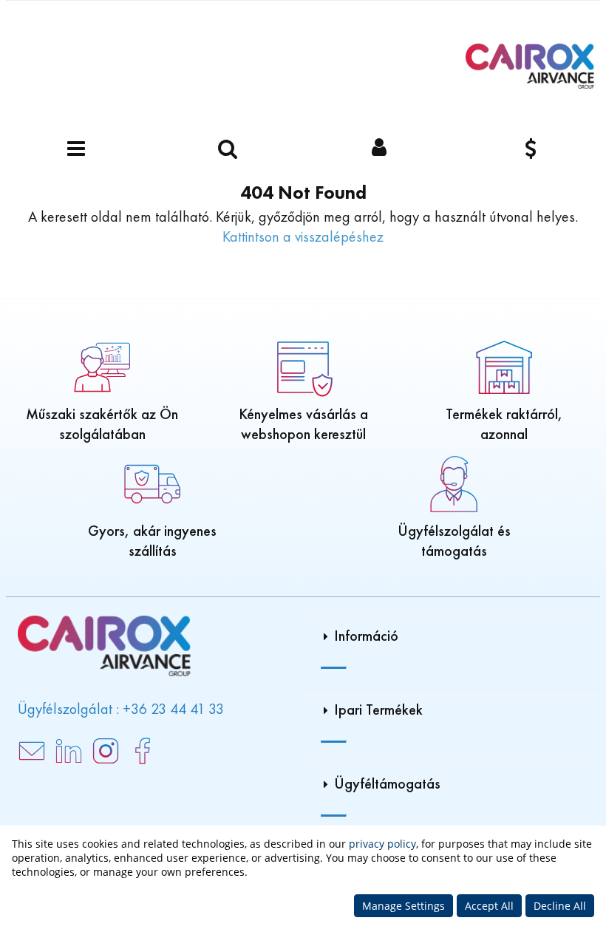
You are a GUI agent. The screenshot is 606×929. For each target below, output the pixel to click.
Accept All (489, 906)
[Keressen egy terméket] (227, 150)
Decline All (560, 906)
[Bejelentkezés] (378, 150)
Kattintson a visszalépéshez (303, 236)
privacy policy (382, 844)
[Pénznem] (530, 150)
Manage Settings (403, 906)
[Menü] (76, 150)
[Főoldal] (530, 66)
